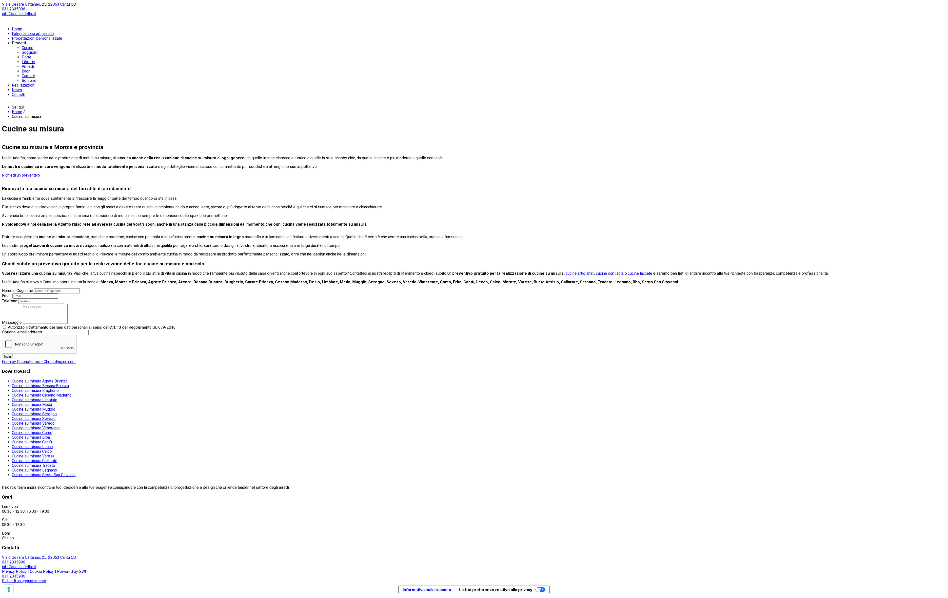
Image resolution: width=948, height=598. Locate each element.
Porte (26, 57)
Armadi (28, 66)
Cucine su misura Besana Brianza (40, 385)
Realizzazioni (23, 85)
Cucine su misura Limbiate (34, 400)
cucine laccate (640, 273)
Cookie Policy (42, 571)
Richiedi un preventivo (21, 175)
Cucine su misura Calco (32, 451)
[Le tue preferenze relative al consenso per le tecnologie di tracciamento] (8, 589)
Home (17, 29)
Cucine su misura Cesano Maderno (42, 395)
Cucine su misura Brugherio (35, 390)
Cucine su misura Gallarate (34, 460)
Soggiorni (30, 52)
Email (6, 295)
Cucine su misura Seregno (34, 414)
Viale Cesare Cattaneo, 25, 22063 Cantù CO (39, 4)
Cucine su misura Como (32, 432)
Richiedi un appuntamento (24, 581)
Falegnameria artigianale (33, 33)
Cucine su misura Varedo (33, 423)
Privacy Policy (14, 571)
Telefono (9, 301)
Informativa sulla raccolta (427, 589)
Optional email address (22, 332)
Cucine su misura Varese (33, 456)
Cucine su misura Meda (32, 404)
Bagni (26, 71)
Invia (7, 357)
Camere (28, 75)
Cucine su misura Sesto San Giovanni (44, 474)
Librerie (28, 61)
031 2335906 (13, 9)
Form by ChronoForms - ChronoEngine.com (39, 361)
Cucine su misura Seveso (34, 418)
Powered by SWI (71, 571)
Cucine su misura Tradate (33, 465)
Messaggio (12, 322)
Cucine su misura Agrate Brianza (39, 381)
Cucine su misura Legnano (34, 470)
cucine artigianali (580, 273)
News (17, 90)
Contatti (18, 94)
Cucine (27, 47)
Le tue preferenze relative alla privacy (495, 589)
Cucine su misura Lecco (32, 446)
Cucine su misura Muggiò (33, 409)
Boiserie (29, 80)
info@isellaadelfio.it (19, 13)
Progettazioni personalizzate (37, 38)
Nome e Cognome (17, 290)
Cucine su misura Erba (31, 437)
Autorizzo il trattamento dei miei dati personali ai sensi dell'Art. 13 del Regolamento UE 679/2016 (92, 327)
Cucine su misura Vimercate (36, 428)
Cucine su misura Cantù (32, 442)
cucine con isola (610, 273)
